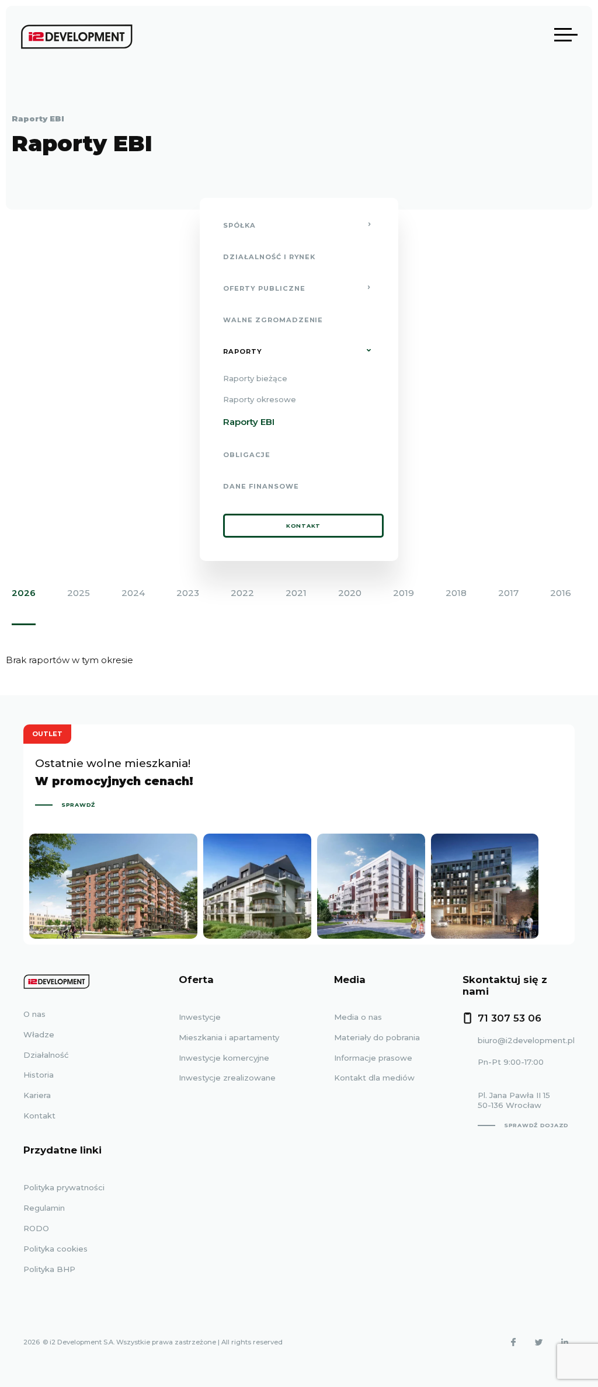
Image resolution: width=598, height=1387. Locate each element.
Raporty (242, 351)
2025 (78, 592)
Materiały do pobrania (377, 1037)
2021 (296, 592)
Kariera (37, 1095)
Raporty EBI (248, 421)
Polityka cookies (55, 1248)
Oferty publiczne (264, 288)
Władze (38, 1034)
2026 (24, 592)
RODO (36, 1228)
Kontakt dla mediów (374, 1077)
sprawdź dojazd (536, 1125)
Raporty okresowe (259, 399)
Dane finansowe (261, 486)
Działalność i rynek (269, 257)
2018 (456, 592)
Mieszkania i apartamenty (229, 1037)
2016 (560, 592)
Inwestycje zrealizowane (227, 1077)
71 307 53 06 (509, 1018)
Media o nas (358, 1017)
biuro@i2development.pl (526, 1040)
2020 (349, 592)
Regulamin (44, 1207)
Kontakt (303, 525)
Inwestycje (200, 1017)
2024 (133, 592)
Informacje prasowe (373, 1057)
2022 (242, 592)
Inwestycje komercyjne (224, 1057)
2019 (403, 592)
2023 (187, 592)
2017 (508, 592)
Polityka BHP (49, 1269)
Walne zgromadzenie (273, 320)
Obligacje (246, 455)
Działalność (45, 1055)
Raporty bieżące (255, 378)
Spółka (239, 225)
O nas (34, 1014)
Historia (38, 1074)
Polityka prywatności (64, 1187)
